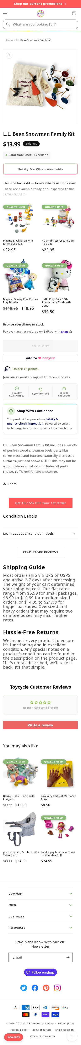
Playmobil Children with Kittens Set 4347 (18, 242)
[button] (5, 13)
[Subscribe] (67, 957)
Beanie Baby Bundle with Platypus (19, 797)
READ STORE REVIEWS (40, 552)
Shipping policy (65, 1029)
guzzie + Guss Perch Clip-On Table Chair (21, 854)
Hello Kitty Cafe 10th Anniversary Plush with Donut (56, 302)
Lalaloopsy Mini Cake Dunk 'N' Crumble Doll (58, 854)
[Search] (8, 24)
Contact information (42, 1036)
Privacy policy (19, 1029)
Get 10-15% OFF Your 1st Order (40, 503)
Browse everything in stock (23, 324)
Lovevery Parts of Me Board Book (58, 797)
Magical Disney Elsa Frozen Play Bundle (20, 301)
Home (9, 40)
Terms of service (41, 1029)
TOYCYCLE (22, 1023)
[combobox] (40, 24)
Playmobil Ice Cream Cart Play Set (58, 242)
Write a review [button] (40, 725)
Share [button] (12, 484)
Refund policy (66, 1023)
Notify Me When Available (40, 169)
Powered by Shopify (41, 1023)
